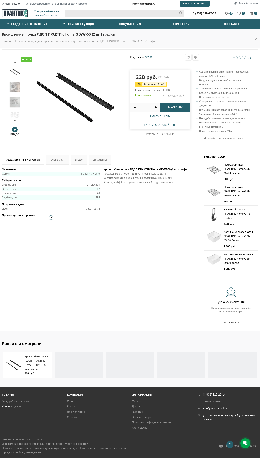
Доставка (137, 406)
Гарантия (137, 411)
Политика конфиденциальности (151, 422)
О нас (70, 401)
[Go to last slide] (15, 62)
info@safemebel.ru (143, 3)
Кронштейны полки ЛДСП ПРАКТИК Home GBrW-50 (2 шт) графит (36, 363)
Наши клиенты (76, 411)
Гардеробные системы (30, 24)
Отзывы (72, 417)
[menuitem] (15, 72)
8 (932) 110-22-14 (204, 13)
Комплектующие (81, 24)
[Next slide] (15, 120)
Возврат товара (141, 417)
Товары (8, 394)
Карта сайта (139, 427)
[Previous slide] (5, 365)
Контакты (232, 24)
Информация (142, 394)
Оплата (136, 401)
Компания (181, 24)
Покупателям (130, 24)
